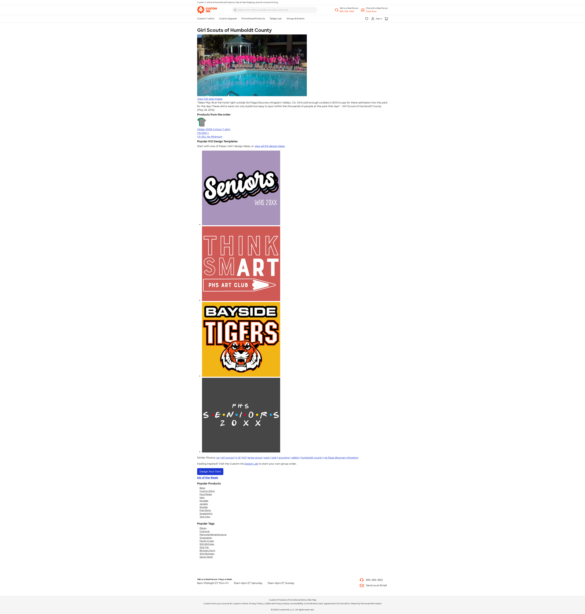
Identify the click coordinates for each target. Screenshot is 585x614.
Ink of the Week (207, 478)
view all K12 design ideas (270, 146)
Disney (203, 528)
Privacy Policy (256, 603)
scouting (283, 457)
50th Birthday (207, 544)
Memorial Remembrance (213, 534)
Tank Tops (205, 516)
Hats (202, 497)
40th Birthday (207, 553)
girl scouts (227, 457)
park (267, 457)
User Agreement (327, 603)
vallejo (295, 457)
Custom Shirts (207, 491)
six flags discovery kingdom (341, 457)
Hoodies (204, 500)
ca (217, 457)
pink (274, 457)
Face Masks (206, 494)
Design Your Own (210, 471)
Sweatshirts (206, 513)
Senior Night (206, 557)
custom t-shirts (240, 603)
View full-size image (209, 99)
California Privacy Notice (276, 603)
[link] (207, 10)
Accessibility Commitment (304, 603)
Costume (204, 531)
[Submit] (235, 10)
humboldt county (312, 457)
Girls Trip (204, 547)
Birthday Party (207, 550)
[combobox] (274, 10)
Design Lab (251, 463)
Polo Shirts (205, 510)
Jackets (204, 504)
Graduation (206, 537)
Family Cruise (207, 541)
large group (255, 457)
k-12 (238, 457)
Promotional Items (297, 600)
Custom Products (278, 600)
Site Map (312, 600)
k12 (244, 457)
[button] (377, 11)
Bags (202, 488)
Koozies (204, 507)
